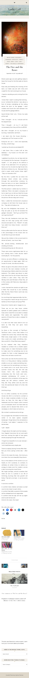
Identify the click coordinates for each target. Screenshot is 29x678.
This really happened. (17, 63)
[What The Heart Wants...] (5, 566)
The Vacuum (17, 536)
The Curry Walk (6, 536)
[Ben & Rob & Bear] (23, 566)
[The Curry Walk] (7, 533)
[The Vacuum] (19, 533)
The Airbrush (14, 585)
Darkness (8, 59)
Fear (8, 61)
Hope (12, 61)
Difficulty (15, 59)
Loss (20, 61)
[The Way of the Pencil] (7, 545)
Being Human (10, 57)
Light (16, 61)
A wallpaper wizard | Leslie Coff (17, 598)
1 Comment (14, 560)
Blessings (18, 57)
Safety (7, 63)
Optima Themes (19, 675)
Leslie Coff (14, 9)
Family (21, 59)
